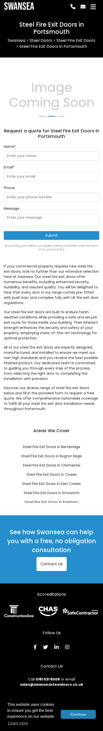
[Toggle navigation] (93, 6)
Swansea (19, 6)
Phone (9, 187)
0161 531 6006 (48, 679)
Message (11, 208)
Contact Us (51, 564)
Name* (10, 146)
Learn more (18, 723)
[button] (11, 96)
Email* (9, 167)
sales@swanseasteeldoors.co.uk (51, 684)
